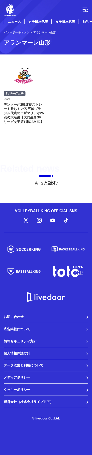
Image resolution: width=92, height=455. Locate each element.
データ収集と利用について (23, 365)
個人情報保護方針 (17, 353)
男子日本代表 (38, 21)
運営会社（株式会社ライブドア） (28, 402)
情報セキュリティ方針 (20, 341)
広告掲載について (17, 329)
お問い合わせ (14, 317)
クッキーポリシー (17, 390)
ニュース (14, 21)
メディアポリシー (17, 377)
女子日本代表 (65, 21)
